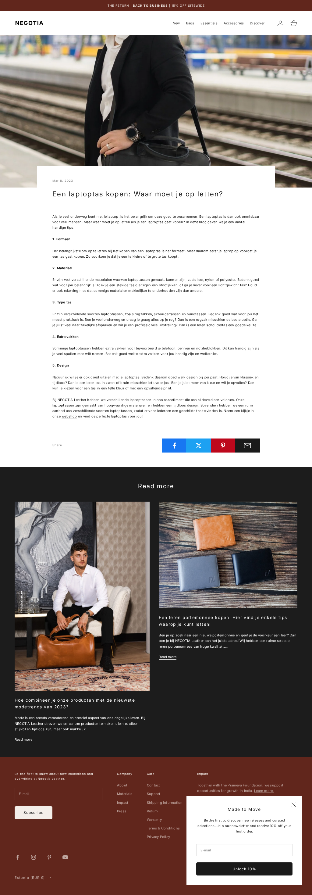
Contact (153, 785)
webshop (69, 416)
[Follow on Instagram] (33, 857)
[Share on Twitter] (198, 445)
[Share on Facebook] (174, 445)
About (122, 785)
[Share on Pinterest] (223, 445)
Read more (23, 739)
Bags (190, 23)
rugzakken (143, 314)
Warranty (154, 820)
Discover (257, 23)
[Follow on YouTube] (65, 857)
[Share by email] (248, 445)
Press (121, 811)
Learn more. (264, 791)
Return (152, 811)
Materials (124, 794)
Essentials (209, 23)
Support (154, 794)
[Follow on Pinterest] (49, 857)
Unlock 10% (244, 869)
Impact (122, 802)
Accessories (234, 23)
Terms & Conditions (163, 828)
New (176, 23)
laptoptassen (112, 314)
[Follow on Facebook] (18, 857)
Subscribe (33, 812)
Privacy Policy (158, 837)
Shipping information (165, 802)
